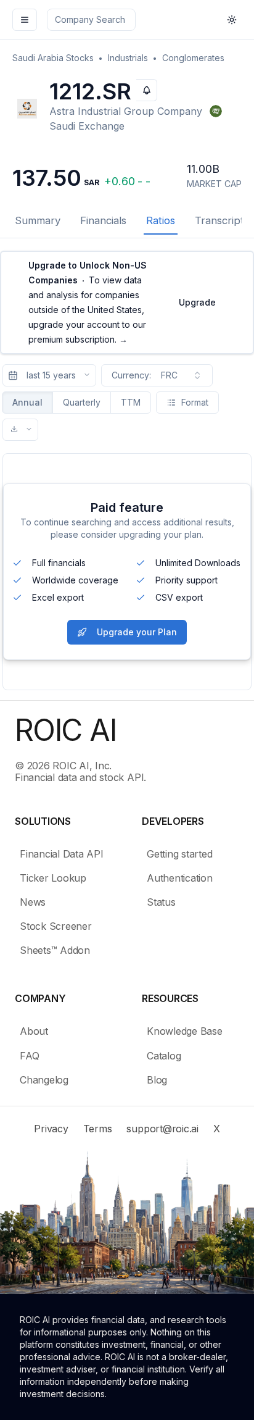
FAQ (29, 1056)
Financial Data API (62, 854)
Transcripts (222, 220)
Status (161, 902)
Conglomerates (193, 57)
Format (194, 402)
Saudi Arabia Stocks (53, 57)
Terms (97, 1128)
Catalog (164, 1056)
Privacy (51, 1128)
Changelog (44, 1080)
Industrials (128, 57)
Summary (37, 220)
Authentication (180, 878)
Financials (103, 220)
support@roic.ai (162, 1128)
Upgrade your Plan (137, 632)
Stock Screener (56, 926)
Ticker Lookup (53, 878)
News (33, 902)
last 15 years (51, 375)
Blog (157, 1080)
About (34, 1031)
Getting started (179, 854)
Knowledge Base (185, 1031)
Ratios (160, 220)
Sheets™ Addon (55, 950)
